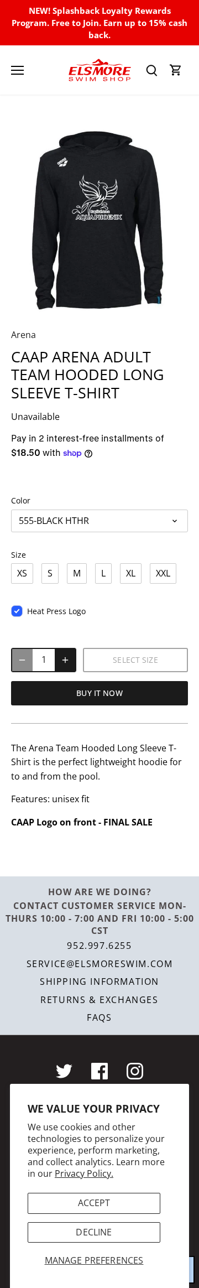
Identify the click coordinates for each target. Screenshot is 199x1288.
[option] (99, 216)
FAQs (99, 1017)
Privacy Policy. (84, 1173)
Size (18, 554)
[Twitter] (64, 1071)
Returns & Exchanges (99, 1000)
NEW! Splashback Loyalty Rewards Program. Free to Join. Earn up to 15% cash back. (99, 23)
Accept (94, 1203)
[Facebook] (99, 1071)
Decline (94, 1232)
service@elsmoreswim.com (100, 964)
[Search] (151, 70)
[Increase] (65, 660)
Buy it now (99, 693)
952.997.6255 (99, 945)
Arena (23, 335)
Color (20, 500)
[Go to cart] (175, 70)
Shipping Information (99, 981)
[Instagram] (135, 1071)
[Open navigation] (17, 70)
